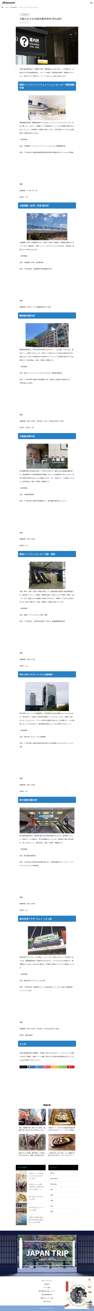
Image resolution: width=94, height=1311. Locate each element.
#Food (52, 1173)
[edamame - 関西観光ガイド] (9, 2)
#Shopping (53, 1184)
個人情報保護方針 (47, 1294)
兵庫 (51, 1195)
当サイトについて (47, 1280)
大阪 (51, 1200)
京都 (51, 1189)
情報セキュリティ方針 (47, 1298)
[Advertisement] (47, 1085)
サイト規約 (47, 1287)
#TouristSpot (24, 14)
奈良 (51, 1206)
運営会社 (47, 1284)
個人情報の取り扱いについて (47, 1291)
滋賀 (51, 1211)
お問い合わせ (47, 1301)
